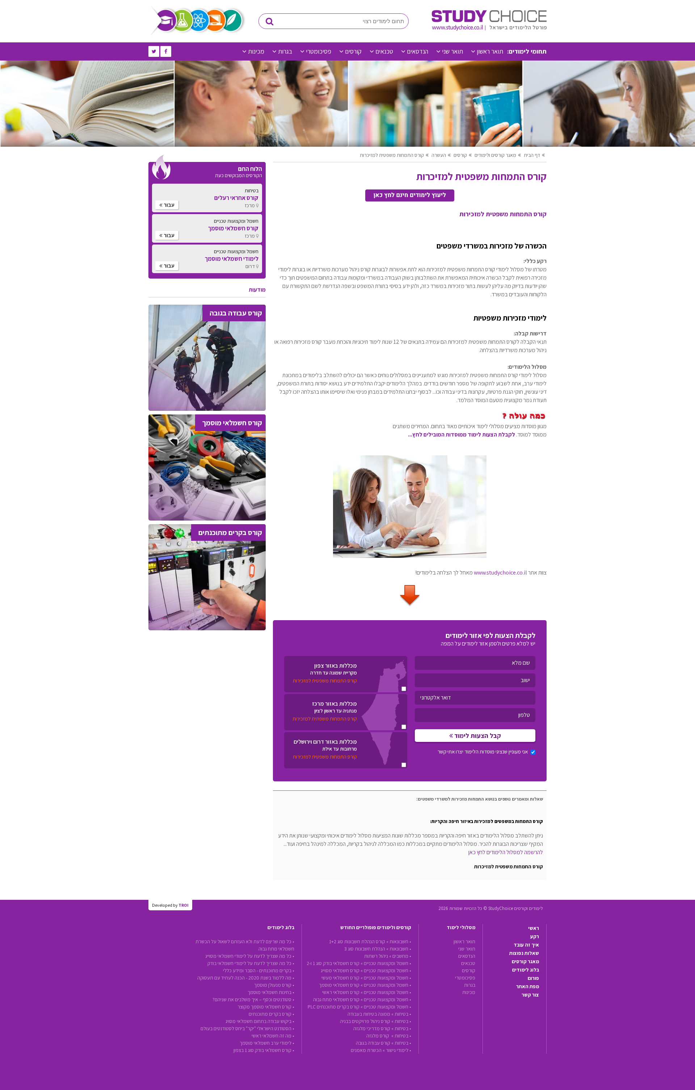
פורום (533, 978)
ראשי (533, 928)
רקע (534, 936)
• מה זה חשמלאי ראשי (273, 1035)
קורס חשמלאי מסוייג (340, 970)
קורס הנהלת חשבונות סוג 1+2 (357, 941)
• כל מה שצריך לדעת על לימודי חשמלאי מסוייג (249, 956)
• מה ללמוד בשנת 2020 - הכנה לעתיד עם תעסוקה (245, 977)
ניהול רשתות (376, 956)
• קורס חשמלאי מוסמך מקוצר (265, 1006)
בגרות (285, 51)
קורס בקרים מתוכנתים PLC (333, 1006)
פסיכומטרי (318, 51)
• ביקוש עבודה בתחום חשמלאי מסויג (260, 1021)
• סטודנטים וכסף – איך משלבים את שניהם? (253, 999)
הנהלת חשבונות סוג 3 (364, 948)
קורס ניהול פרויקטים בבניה (365, 1021)
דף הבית (532, 155)
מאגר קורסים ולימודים (495, 155)
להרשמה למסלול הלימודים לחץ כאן (505, 852)
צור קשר (530, 994)
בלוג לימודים (525, 969)
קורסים (353, 51)
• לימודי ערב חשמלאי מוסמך (267, 1043)
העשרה (438, 155)
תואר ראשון (490, 51)
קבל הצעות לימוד (477, 735)
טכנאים (384, 51)
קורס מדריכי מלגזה (371, 1028)
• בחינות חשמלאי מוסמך (271, 992)
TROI (183, 905)
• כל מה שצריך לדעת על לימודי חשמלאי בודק (250, 963)
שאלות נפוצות (524, 953)
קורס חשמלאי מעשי (340, 977)
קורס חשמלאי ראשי (340, 992)
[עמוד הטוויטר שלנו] (153, 51)
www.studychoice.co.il (500, 572)
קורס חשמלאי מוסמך (339, 985)
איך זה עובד (526, 944)
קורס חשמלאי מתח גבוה (336, 999)
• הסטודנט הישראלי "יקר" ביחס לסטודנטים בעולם (247, 1028)
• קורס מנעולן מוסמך (274, 985)
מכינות (256, 51)
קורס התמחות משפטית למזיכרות (392, 155)
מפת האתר (527, 986)
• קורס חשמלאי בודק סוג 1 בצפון (263, 1050)
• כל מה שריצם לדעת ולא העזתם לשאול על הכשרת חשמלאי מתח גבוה (244, 945)
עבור (168, 204)
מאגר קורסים (525, 961)
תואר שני (452, 51)
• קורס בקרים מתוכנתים (271, 1014)
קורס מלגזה (378, 1035)
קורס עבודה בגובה (373, 1043)
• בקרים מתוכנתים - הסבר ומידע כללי (258, 970)
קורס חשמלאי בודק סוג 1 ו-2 (333, 963)
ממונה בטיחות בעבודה (369, 1014)
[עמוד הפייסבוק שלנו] (165, 51)
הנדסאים (417, 51)
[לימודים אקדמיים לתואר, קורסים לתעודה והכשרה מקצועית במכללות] (489, 29)
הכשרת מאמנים (366, 1050)
